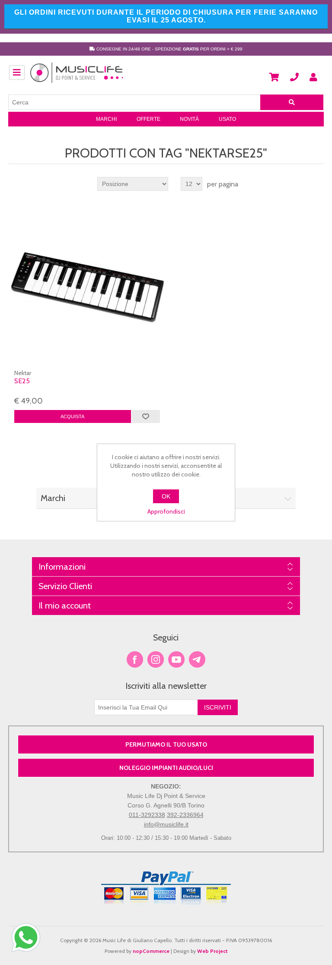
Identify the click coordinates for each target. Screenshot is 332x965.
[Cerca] (291, 102)
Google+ (197, 659)
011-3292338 (147, 814)
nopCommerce (151, 951)
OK (166, 496)
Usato (227, 119)
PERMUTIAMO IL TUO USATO (166, 744)
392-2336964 (185, 814)
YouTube (176, 659)
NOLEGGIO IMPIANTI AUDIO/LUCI (166, 768)
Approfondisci (166, 511)
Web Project (212, 951)
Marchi (106, 119)
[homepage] (77, 77)
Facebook (135, 659)
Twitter (155, 659)
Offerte (148, 119)
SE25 (22, 381)
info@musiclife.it (166, 824)
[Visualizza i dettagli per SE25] (87, 287)
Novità (189, 119)
